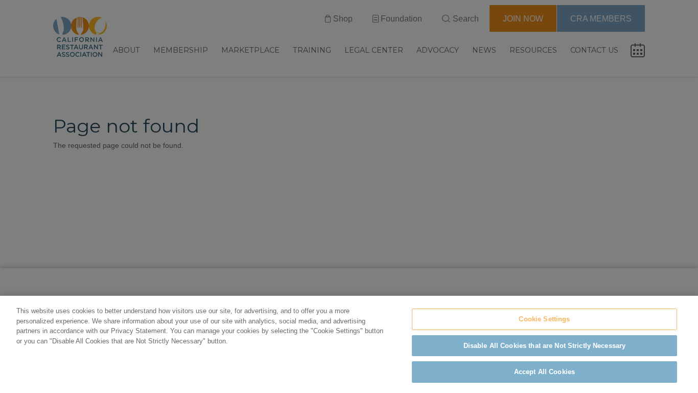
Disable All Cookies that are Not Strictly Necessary (544, 346)
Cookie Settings (544, 319)
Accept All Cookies (544, 372)
